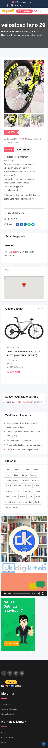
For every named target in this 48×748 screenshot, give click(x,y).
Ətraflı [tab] (9, 149)
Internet (8, 486)
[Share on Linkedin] (25, 224)
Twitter (22, 497)
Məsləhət (28, 486)
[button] (24, 285)
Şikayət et (13, 218)
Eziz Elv (9, 245)
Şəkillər (37, 502)
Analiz (28, 470)
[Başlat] (4, 593)
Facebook (33, 475)
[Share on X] (21, 224)
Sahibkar (37, 491)
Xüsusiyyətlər (10, 502)
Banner (8, 475)
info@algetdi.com (23, 2)
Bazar (16, 475)
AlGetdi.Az (18, 470)
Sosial (14, 497)
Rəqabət (28, 491)
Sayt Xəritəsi (7, 704)
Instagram (36, 480)
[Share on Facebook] (17, 224)
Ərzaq (15, 507)
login (14, 252)
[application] (24, 556)
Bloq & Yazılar (7, 737)
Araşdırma (37, 470)
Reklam (18, 491)
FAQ (3, 733)
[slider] (21, 593)
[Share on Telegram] (33, 224)
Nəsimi (30, 139)
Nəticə (36, 486)
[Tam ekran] (43, 593)
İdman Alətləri (13, 347)
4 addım (8, 470)
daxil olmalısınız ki (21, 402)
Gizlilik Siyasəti (7, 714)
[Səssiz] (39, 593)
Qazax (12, 364)
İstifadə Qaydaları (25, 502)
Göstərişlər (25, 480)
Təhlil (30, 497)
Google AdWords (11, 480)
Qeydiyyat (9, 491)
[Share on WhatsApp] (29, 224)
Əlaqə (28, 450)
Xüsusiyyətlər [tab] (23, 149)
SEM (7, 497)
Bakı (36, 139)
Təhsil (38, 497)
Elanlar (24, 475)
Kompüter (17, 486)
